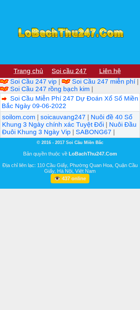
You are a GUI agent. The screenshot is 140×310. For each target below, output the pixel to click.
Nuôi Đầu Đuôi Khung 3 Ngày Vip (69, 128)
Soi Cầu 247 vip (33, 81)
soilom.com (18, 117)
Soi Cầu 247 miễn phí (103, 81)
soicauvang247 (63, 117)
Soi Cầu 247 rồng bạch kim (49, 88)
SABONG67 (93, 132)
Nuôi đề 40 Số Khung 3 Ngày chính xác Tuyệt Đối (67, 120)
